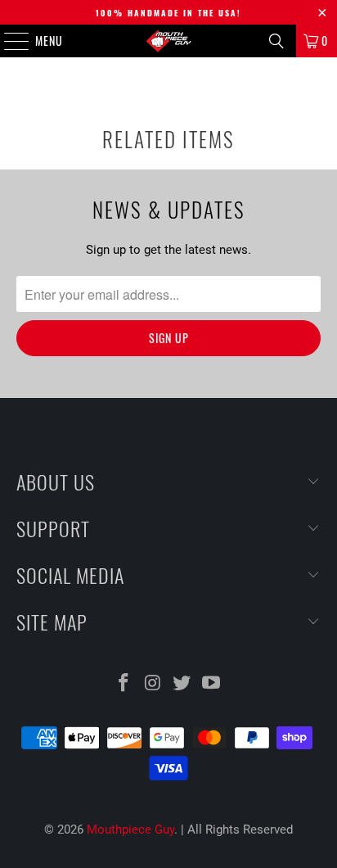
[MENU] (8, 41)
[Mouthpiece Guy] (168, 41)
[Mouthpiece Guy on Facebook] (124, 684)
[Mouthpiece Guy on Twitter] (182, 684)
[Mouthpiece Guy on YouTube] (212, 684)
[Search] (276, 41)
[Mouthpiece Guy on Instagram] (153, 684)
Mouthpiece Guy (130, 829)
